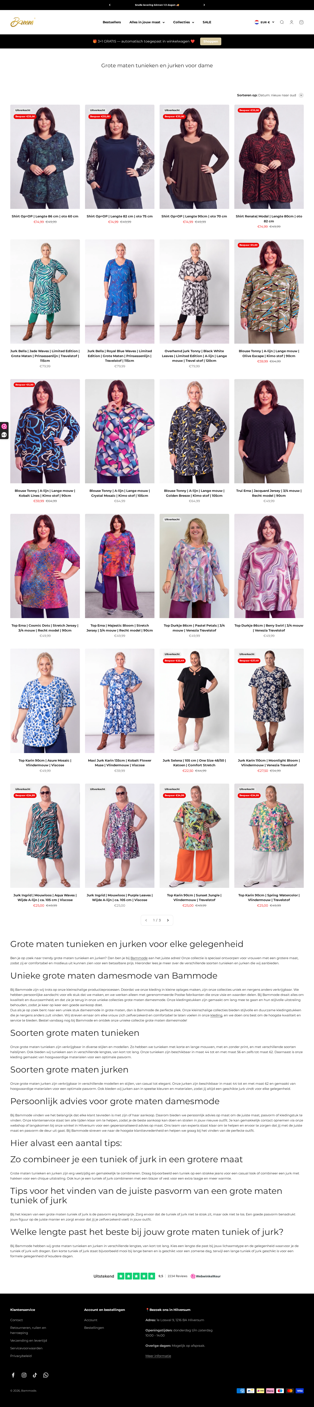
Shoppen (210, 41)
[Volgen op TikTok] (35, 1375)
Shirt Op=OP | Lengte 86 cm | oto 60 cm (45, 216)
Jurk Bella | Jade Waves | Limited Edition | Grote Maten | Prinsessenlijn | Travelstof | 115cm (45, 356)
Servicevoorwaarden (26, 1348)
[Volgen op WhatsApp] (46, 1375)
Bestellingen (94, 1328)
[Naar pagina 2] (167, 920)
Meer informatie (158, 1356)
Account (90, 1320)
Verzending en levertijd (28, 1340)
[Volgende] (204, 5)
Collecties (181, 22)
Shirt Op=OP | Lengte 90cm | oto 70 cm (194, 216)
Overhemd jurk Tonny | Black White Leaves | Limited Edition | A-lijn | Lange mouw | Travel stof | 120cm (194, 356)
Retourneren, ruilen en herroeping (28, 1330)
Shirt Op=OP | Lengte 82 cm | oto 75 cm (120, 216)
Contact (16, 1320)
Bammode (139, 958)
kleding (216, 1015)
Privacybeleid (21, 1356)
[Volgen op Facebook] (13, 1375)
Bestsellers (112, 22)
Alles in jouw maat (144, 22)
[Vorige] (109, 5)
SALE (207, 22)
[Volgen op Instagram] (24, 1375)
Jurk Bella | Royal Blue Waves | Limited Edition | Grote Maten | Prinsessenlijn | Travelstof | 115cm (119, 356)
